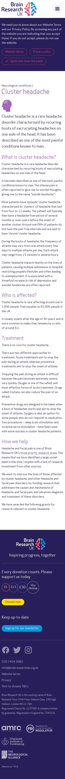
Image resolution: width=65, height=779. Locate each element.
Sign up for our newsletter (22, 628)
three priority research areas (38, 453)
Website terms (11, 674)
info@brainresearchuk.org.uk (20, 668)
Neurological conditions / (17, 85)
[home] (19, 9)
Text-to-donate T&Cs (15, 686)
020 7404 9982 (12, 661)
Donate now (13, 602)
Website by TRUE (10, 767)
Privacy (6, 680)
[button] (57, 9)
